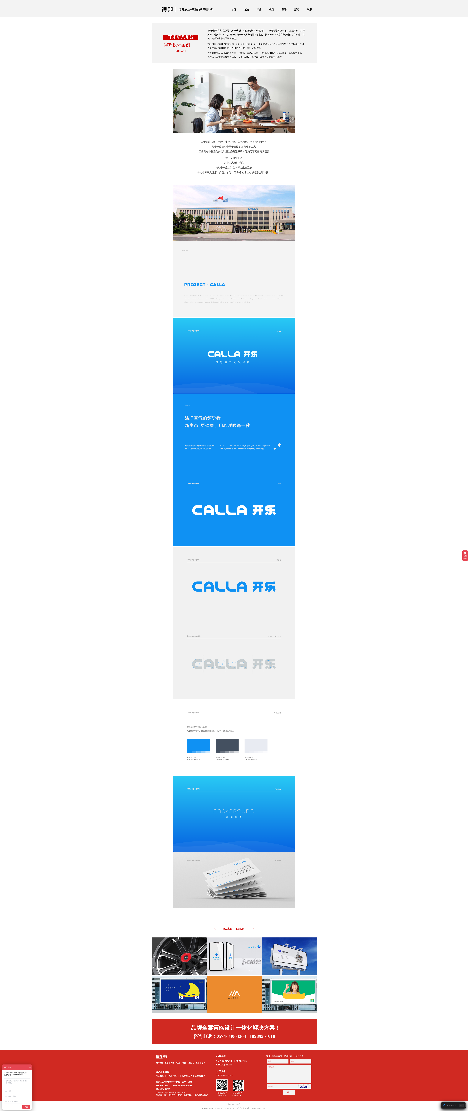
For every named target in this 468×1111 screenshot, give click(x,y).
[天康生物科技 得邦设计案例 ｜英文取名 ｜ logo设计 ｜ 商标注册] (234, 956)
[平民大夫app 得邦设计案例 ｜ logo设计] (289, 994)
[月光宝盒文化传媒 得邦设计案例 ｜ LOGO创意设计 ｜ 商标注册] (179, 994)
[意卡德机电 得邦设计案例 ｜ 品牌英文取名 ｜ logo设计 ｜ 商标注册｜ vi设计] (289, 956)
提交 (289, 1092)
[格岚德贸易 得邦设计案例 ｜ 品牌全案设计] (234, 994)
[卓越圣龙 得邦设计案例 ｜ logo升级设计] (179, 956)
